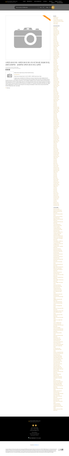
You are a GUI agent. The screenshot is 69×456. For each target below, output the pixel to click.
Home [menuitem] (24, 1)
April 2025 (55, 40)
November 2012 (56, 197)
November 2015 (56, 153)
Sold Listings (55, 23)
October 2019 (55, 98)
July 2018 (55, 113)
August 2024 (55, 46)
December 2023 (56, 52)
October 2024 (55, 43)
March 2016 (55, 148)
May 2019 (55, 104)
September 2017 (56, 126)
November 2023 (56, 54)
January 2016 (55, 151)
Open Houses (55, 22)
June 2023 (55, 60)
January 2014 (55, 180)
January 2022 (55, 67)
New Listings (55, 18)
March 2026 (55, 29)
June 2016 (55, 144)
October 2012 (55, 198)
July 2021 (55, 72)
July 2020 (55, 87)
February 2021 (55, 78)
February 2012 (55, 202)
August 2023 (55, 58)
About (52, 2)
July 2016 (55, 143)
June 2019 (55, 103)
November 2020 (56, 82)
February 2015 (55, 165)
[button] (33, 425)
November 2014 (56, 169)
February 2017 (55, 135)
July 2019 (55, 102)
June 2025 (55, 37)
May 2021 (55, 74)
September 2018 (56, 111)
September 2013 (56, 184)
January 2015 (55, 166)
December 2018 (56, 107)
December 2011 (56, 204)
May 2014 (55, 175)
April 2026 (55, 28)
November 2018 (56, 108)
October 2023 (55, 55)
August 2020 (55, 86)
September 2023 (56, 56)
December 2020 (56, 81)
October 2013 (55, 183)
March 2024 (55, 50)
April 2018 (55, 117)
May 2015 (55, 161)
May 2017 (55, 131)
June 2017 (55, 130)
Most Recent (55, 27)
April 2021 (55, 76)
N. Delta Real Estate (56, 348)
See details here (17, 74)
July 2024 (55, 47)
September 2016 (56, 140)
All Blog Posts (55, 17)
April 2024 (55, 49)
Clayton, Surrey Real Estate (58, 237)
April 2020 (55, 90)
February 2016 (55, 149)
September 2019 (56, 99)
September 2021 (56, 69)
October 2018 (55, 109)
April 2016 (55, 147)
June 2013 (55, 188)
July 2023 (55, 59)
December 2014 (56, 167)
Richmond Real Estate (57, 374)
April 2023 (55, 62)
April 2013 (55, 191)
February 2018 (55, 120)
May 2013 (55, 189)
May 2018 (55, 116)
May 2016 (55, 145)
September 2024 (56, 45)
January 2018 (55, 121)
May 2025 (55, 38)
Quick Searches (37, 1)
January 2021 (55, 80)
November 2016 (56, 138)
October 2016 (55, 139)
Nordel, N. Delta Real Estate (58, 352)
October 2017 (55, 125)
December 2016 (56, 136)
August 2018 (55, 112)
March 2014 (55, 178)
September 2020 (56, 85)
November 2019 (56, 96)
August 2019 (55, 100)
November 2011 (56, 205)
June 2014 (55, 174)
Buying (45, 1)
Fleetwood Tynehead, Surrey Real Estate (14, 68)
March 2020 (55, 91)
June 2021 (55, 73)
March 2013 (55, 192)
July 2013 (55, 187)
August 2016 (55, 142)
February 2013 (55, 193)
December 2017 (56, 122)
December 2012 (56, 196)
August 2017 (55, 127)
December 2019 (56, 95)
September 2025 (56, 33)
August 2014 (55, 171)
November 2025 (56, 32)
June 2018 (55, 114)
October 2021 (55, 68)
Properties (29, 1)
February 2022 (55, 65)
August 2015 (55, 157)
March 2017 (55, 134)
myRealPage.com (36, 444)
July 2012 (55, 200)
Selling (50, 1)
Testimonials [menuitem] (60, 2)
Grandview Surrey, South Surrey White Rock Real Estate (57, 291)
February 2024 (55, 51)
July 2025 (55, 36)
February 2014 (55, 179)
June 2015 (55, 160)
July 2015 (55, 158)
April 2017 (55, 133)
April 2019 (55, 105)
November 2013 (56, 182)
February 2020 (55, 93)
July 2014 (55, 173)
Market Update (58, 1)
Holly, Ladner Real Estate (57, 301)
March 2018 (55, 118)
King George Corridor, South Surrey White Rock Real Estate (58, 312)
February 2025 (55, 42)
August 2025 (55, 34)
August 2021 (55, 71)
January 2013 (55, 195)
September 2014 (56, 170)
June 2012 (55, 201)
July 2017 (55, 129)
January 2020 (55, 94)
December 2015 (56, 152)
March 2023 (55, 63)
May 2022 (55, 64)
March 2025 (55, 41)
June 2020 (55, 89)
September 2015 (56, 156)
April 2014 (55, 176)
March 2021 (55, 77)
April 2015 (55, 162)
